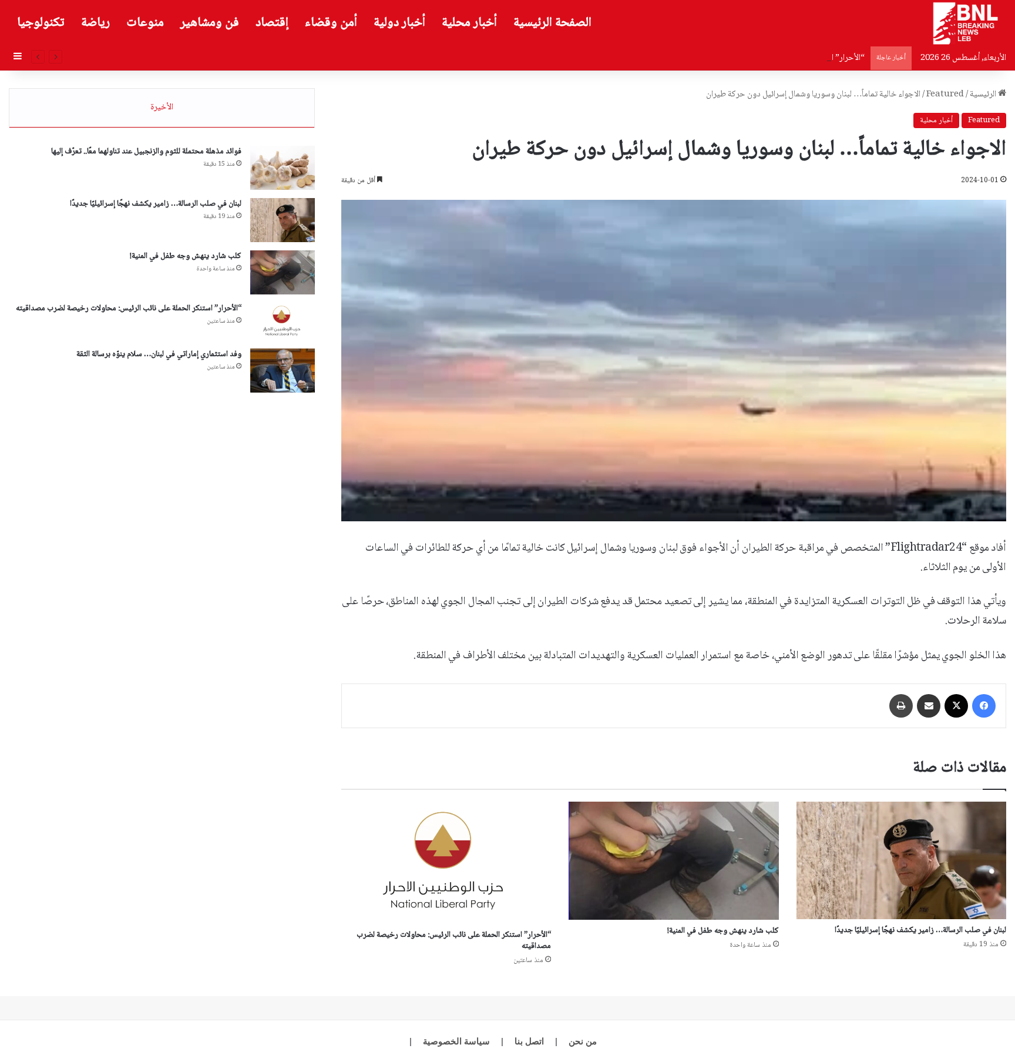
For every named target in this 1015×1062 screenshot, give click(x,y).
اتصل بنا (529, 1041)
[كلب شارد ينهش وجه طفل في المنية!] (673, 861)
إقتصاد (272, 23)
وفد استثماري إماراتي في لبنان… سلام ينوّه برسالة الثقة (158, 354)
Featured (945, 94)
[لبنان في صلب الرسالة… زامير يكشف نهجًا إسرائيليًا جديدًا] (901, 861)
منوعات (145, 23)
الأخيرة (161, 107)
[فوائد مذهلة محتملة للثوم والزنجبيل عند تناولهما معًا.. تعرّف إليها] (282, 168)
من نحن (583, 1041)
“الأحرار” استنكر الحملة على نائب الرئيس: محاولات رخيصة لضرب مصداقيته (743, 58)
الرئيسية (984, 94)
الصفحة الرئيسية (552, 23)
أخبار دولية (399, 23)
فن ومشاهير (209, 23)
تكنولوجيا (41, 23)
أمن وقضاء (331, 23)
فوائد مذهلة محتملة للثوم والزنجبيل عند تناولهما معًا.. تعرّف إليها (146, 152)
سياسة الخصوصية (456, 1041)
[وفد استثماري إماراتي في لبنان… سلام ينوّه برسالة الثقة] (282, 371)
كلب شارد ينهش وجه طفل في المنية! (723, 931)
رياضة (95, 23)
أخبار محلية (469, 23)
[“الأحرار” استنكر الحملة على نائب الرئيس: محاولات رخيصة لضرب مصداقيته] (446, 863)
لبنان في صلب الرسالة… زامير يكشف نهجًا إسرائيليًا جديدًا (920, 930)
